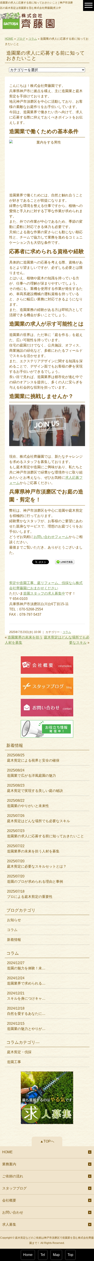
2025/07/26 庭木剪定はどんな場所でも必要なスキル (38, 818)
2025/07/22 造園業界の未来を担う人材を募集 (33, 848)
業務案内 (9, 1164)
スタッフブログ (14, 1188)
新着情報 (14, 940)
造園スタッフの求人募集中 (44, 593)
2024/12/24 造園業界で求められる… (26, 980)
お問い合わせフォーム (51, 537)
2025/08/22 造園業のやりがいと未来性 (28, 803)
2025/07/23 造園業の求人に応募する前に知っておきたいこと (45, 833)
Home (28, 1255)
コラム (32, 38)
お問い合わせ (12, 1212)
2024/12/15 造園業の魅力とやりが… (26, 1026)
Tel (42, 1255)
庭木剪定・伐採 (19, 1052)
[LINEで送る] (64, 561)
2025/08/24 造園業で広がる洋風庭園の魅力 (31, 772)
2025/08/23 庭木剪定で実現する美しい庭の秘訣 (35, 788)
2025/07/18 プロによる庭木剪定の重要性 (29, 894)
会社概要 (9, 1200)
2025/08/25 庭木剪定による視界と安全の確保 (33, 757)
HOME (9, 38)
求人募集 (9, 1224)
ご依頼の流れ (12, 1176)
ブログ (21, 38)
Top (70, 1255)
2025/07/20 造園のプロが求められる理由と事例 (35, 878)
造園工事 (14, 1062)
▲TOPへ (47, 1141)
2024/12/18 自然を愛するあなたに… (26, 1010)
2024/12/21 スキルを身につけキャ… (26, 995)
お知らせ (14, 920)
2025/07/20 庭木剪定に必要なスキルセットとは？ (36, 863)
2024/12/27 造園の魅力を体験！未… (26, 965)
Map (56, 1255)
